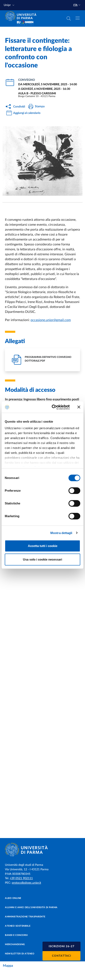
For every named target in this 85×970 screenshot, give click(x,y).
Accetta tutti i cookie (42, 546)
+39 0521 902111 (21, 878)
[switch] (74, 490)
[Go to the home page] (22, 16)
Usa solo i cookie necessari (42, 559)
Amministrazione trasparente (25, 917)
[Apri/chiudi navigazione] (77, 18)
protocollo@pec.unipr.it (26, 882)
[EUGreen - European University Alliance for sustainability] (25, 23)
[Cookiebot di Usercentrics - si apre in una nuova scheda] (52, 407)
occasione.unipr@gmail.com (51, 320)
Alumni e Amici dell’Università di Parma (31, 907)
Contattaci (61, 956)
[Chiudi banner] (78, 407)
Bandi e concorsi (16, 935)
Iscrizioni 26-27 (61, 946)
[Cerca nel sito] (69, 18)
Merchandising (15, 944)
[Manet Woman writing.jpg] (42, 161)
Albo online (13, 898)
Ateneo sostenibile (17, 926)
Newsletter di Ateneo (19, 954)
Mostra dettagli (61, 533)
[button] (9, 5)
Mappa (8, 965)
